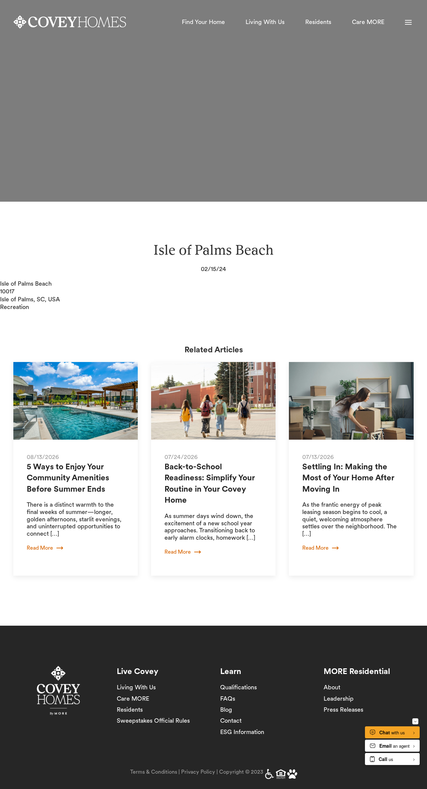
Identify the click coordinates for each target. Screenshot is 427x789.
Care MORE (368, 21)
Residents (318, 21)
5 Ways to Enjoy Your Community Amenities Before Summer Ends (68, 478)
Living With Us (265, 21)
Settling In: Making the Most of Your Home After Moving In (348, 478)
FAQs (227, 698)
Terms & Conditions (153, 772)
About (332, 687)
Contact (231, 720)
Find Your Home (203, 21)
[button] (408, 22)
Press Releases (343, 709)
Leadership (339, 698)
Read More (40, 548)
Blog (226, 709)
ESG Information (242, 731)
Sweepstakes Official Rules (153, 720)
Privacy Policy (198, 772)
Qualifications (238, 687)
